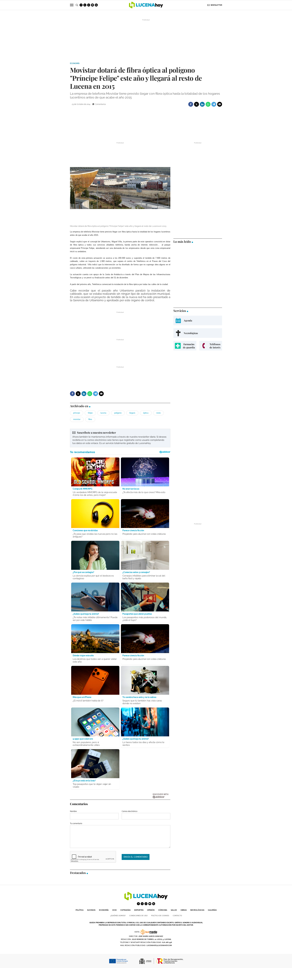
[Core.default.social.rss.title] (96, 5)
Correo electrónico (129, 811)
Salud (174, 910)
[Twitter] (196, 104)
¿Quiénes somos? (118, 916)
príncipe (76, 413)
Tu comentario (76, 823)
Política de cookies (160, 916)
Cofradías (125, 910)
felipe (90, 413)
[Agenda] (197, 320)
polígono (118, 413)
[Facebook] (190, 104)
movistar (76, 419)
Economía (75, 63)
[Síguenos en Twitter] (84, 5)
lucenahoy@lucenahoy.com (159, 945)
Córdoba (162, 910)
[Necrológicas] (197, 333)
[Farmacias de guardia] (184, 345)
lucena (103, 413)
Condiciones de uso (138, 916)
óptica (145, 413)
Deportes (138, 910)
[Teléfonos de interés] (210, 345)
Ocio (114, 910)
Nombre (73, 811)
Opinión (151, 910)
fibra (90, 419)
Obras (184, 910)
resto (158, 413)
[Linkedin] (202, 104)
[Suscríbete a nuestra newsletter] (120, 438)
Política (79, 910)
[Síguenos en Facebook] (81, 5)
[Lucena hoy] (146, 899)
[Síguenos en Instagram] (88, 5)
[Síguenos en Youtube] (92, 5)
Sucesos (91, 910)
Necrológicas (197, 910)
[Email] (219, 104)
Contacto (177, 916)
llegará (132, 413)
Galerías (212, 910)
